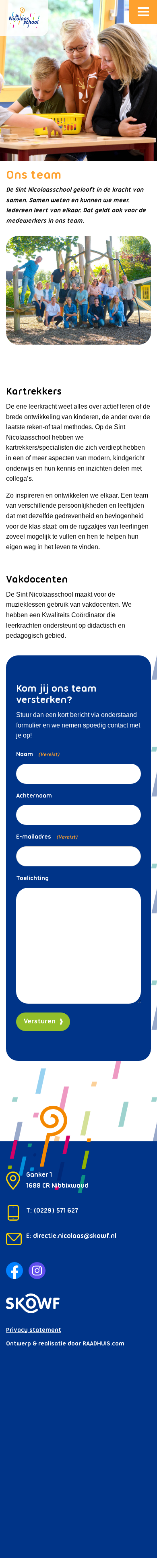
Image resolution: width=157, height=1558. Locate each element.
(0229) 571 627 (55, 1210)
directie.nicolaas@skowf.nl (74, 1236)
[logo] (24, 18)
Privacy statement (33, 1330)
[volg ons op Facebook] (14, 1270)
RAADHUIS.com (103, 1344)
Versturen (40, 1021)
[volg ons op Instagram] (37, 1270)
